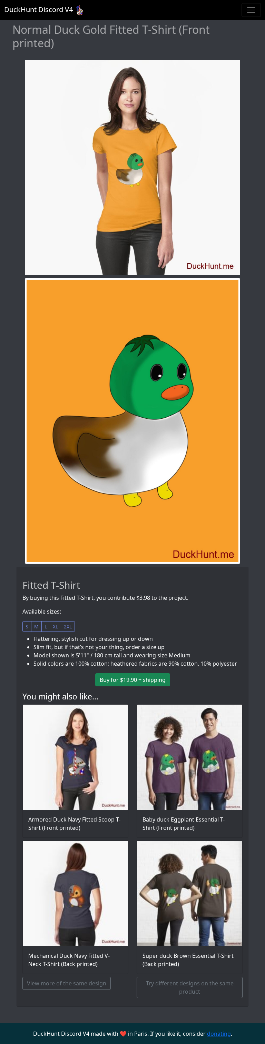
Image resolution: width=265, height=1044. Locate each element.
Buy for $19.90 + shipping (133, 680)
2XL (68, 626)
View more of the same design (66, 983)
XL (55, 626)
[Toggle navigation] (251, 10)
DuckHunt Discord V (38, 9)
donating (219, 1033)
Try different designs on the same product (190, 987)
